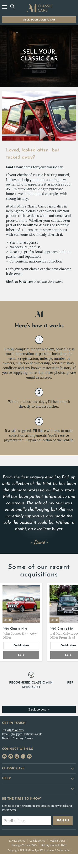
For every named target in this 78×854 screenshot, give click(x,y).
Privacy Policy (17, 840)
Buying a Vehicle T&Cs (24, 845)
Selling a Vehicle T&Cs (53, 845)
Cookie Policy (37, 840)
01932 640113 (15, 730)
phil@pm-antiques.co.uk (26, 734)
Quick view (21, 645)
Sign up (62, 820)
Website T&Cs (57, 840)
